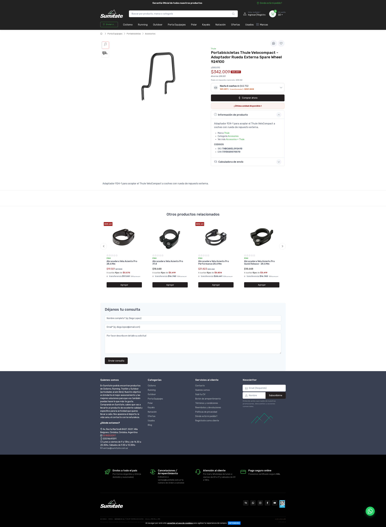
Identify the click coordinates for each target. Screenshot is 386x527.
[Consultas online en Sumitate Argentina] (245, 503)
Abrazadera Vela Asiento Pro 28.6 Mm (122, 262)
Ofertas (235, 24)
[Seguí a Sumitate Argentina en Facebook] (267, 503)
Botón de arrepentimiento (208, 399)
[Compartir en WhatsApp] (273, 43)
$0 (282, 13)
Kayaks (206, 24)
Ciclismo (128, 24)
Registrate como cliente (207, 420)
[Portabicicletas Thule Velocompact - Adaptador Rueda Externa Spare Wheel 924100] (105, 45)
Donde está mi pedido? (271, 3)
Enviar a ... (110, 24)
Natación (220, 24)
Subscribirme (275, 395)
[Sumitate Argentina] (111, 14)
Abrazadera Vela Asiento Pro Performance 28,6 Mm (213, 262)
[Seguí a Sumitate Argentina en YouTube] (274, 503)
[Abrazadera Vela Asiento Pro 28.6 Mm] (124, 237)
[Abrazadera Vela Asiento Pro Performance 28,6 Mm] (216, 237)
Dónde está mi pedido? (206, 416)
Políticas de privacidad (206, 412)
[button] (248, 87)
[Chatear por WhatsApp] (370, 511)
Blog (150, 425)
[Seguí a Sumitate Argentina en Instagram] (260, 503)
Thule (226, 133)
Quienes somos (202, 390)
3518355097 (109, 435)
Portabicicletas (134, 34)
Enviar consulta (116, 360)
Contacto (200, 385)
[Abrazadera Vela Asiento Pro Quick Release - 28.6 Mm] (261, 237)
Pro (109, 258)
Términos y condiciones (206, 403)
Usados (249, 24)
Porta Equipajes (177, 24)
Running (143, 24)
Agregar (124, 285)
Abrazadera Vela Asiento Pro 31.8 (167, 262)
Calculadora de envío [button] (230, 161)
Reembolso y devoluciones (208, 407)
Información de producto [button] (233, 114)
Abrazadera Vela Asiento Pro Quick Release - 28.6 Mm (259, 262)
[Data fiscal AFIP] (282, 504)
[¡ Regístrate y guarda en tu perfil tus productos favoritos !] (281, 43)
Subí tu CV (200, 394)
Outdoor (157, 24)
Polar (194, 24)
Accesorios (150, 34)
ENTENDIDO (234, 523)
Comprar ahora (249, 97)
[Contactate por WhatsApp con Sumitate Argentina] (253, 503)
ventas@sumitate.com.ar (115, 448)
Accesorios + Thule (235, 139)
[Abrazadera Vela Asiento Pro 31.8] (170, 237)
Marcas (264, 24)
